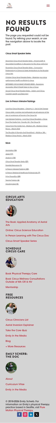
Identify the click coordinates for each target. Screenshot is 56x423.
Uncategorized (11, 184)
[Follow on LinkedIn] (31, 414)
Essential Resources (12, 165)
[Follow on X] (36, 414)
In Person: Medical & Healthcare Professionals (21, 173)
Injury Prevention (11, 176)
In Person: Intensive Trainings (15, 169)
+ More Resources (15, 346)
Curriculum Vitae (15, 384)
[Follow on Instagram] (25, 414)
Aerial (7, 154)
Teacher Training (11, 180)
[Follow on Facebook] (19, 414)
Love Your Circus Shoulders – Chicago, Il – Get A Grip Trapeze (27, 109)
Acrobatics (9, 150)
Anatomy (9, 158)
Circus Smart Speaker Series (15, 162)
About (9, 379)
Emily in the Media (16, 390)
